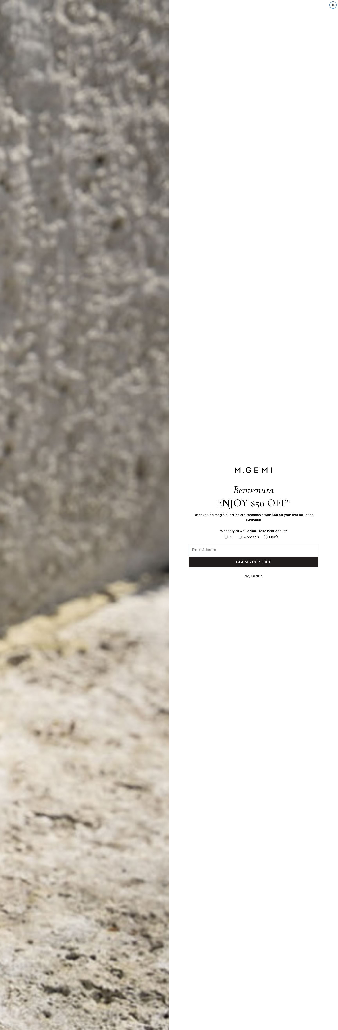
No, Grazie (253, 576)
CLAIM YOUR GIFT (253, 561)
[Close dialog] (333, 5)
